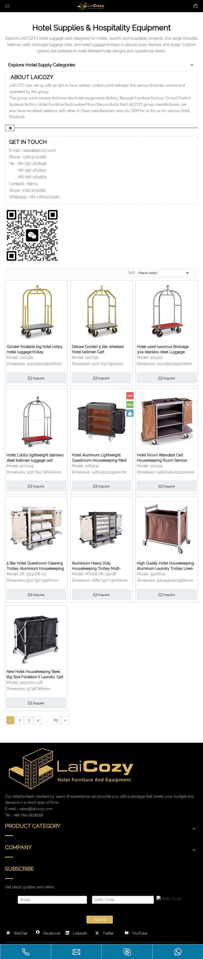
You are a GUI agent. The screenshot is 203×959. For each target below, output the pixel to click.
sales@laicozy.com (39, 150)
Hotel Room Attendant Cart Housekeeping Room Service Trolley (162, 458)
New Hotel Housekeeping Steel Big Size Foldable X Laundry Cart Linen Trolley (35, 674)
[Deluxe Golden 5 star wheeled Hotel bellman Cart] (101, 311)
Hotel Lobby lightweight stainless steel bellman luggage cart (35, 457)
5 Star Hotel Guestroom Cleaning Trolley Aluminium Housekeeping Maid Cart (35, 566)
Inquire (38, 378)
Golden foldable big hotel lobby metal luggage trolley (35, 349)
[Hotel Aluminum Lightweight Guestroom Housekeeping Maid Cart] (101, 419)
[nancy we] (34, 234)
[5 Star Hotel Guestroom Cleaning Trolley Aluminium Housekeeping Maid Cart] (36, 528)
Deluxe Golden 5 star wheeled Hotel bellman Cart (98, 349)
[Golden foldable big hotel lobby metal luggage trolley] (36, 311)
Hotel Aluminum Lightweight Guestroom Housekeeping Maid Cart (99, 458)
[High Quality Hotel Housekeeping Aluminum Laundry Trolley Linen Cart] (166, 528)
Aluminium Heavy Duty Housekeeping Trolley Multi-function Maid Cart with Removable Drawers (96, 566)
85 (56, 720)
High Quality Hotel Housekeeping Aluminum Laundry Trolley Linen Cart (165, 566)
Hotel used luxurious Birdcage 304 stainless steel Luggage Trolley (163, 350)
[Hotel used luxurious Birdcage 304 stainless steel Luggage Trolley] (166, 311)
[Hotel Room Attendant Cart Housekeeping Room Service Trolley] (166, 419)
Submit (100, 919)
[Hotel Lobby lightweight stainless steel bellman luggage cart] (36, 419)
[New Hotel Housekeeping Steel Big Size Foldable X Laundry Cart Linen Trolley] (36, 636)
